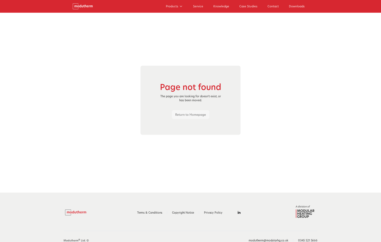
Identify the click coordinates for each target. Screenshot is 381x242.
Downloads (297, 6)
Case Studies (248, 6)
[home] (84, 6)
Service (198, 6)
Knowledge (221, 6)
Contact (273, 6)
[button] (174, 6)
